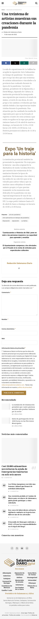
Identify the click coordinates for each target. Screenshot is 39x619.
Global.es (34, 615)
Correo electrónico (9, 329)
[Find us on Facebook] (12, 548)
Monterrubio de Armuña (19, 581)
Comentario (6, 292)
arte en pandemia (14, 214)
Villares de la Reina (32, 586)
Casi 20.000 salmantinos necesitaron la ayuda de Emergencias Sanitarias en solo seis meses (15, 470)
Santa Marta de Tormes (32, 574)
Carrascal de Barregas (6, 582)
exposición (15, 221)
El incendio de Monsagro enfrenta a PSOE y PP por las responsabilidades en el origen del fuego (22, 524)
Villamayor (32, 583)
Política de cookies (14, 615)
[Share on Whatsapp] (24, 63)
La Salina (24, 221)
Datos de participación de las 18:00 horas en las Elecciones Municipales (23, 421)
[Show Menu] (3, 3)
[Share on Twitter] (15, 63)
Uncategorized (32, 577)
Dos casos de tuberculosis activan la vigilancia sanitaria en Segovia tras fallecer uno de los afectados (22, 512)
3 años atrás (17, 426)
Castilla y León (7, 590)
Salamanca (19, 585)
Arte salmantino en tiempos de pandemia (16, 218)
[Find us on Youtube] (22, 548)
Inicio (3, 10)
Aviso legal (24, 613)
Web (3, 338)
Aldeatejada (7, 573)
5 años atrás (17, 414)
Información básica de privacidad (14, 348)
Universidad (32, 580)
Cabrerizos (7, 576)
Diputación (6, 221)
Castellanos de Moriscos (7, 586)
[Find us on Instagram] (27, 548)
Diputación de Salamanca (14, 10)
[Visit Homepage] (19, 3)
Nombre (5, 319)
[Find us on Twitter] (17, 548)
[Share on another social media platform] (33, 63)
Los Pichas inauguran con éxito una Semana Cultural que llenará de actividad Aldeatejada (21, 486)
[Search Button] (36, 3)
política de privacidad (25, 387)
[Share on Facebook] (6, 63)
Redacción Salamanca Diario (13, 32)
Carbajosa (6, 578)
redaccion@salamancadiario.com (13, 385)
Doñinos (19, 577)
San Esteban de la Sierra (19, 588)
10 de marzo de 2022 (10, 34)
